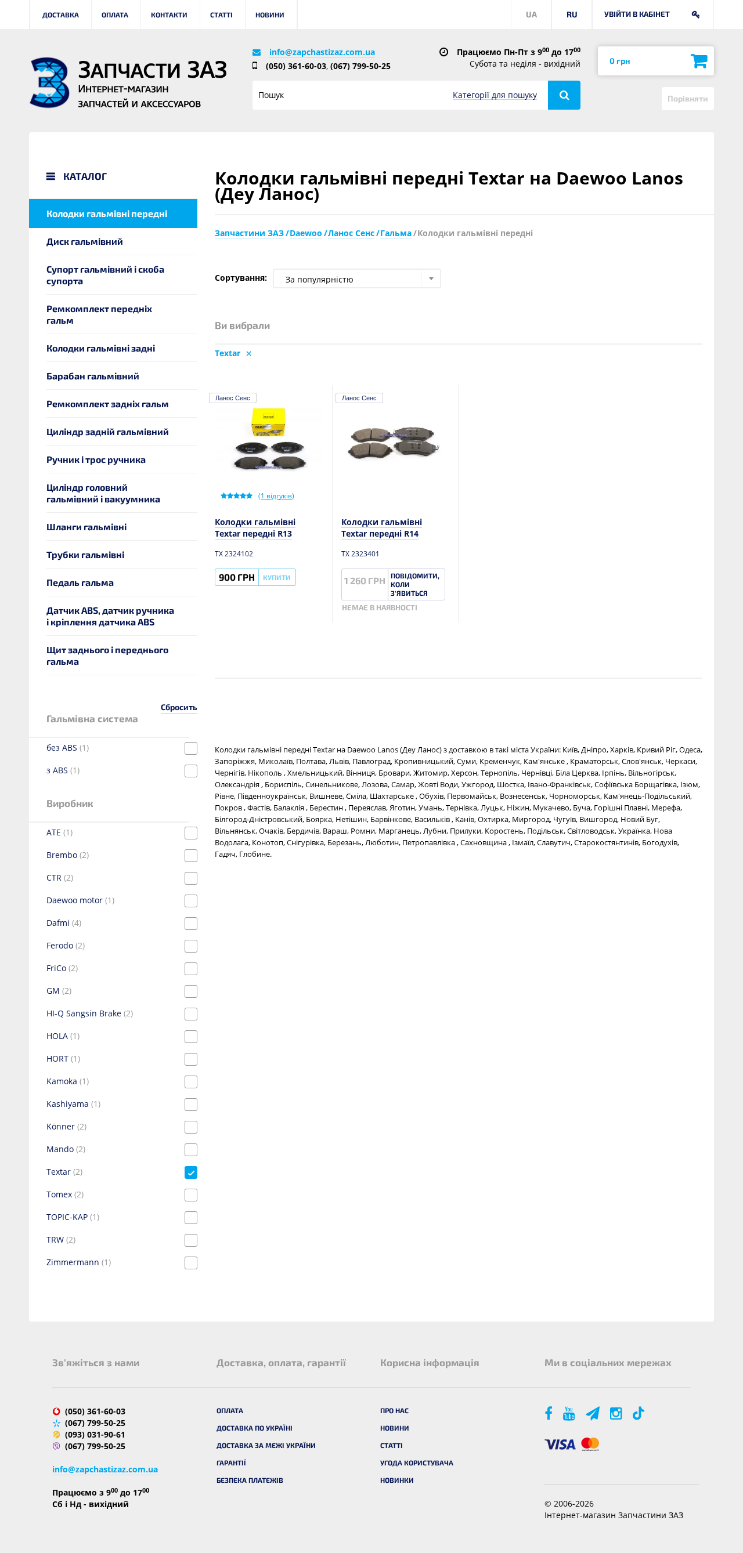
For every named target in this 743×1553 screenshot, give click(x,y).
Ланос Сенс (232, 397)
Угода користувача (416, 1462)
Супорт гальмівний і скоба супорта (105, 274)
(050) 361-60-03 (296, 65)
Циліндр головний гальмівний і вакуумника (103, 493)
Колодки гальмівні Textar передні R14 (381, 527)
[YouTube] (570, 1412)
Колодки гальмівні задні (100, 347)
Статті (221, 14)
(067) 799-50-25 (360, 65)
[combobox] (357, 278)
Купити (277, 577)
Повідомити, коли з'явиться (415, 584)
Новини (269, 14)
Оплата (115, 14)
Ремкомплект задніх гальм (107, 403)
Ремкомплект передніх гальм (99, 314)
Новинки (397, 1480)
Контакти (169, 14)
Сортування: (241, 277)
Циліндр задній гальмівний (107, 431)
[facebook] (549, 1412)
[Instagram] (617, 1412)
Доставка (60, 14)
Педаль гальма (80, 582)
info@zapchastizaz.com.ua (322, 51)
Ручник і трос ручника (96, 459)
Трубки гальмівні (85, 554)
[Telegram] (593, 1412)
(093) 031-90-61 (95, 1434)
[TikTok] (640, 1412)
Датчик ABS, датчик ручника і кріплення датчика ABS (110, 615)
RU (572, 14)
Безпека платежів (250, 1480)
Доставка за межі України (266, 1445)
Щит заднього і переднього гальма (107, 655)
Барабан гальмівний (92, 375)
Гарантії (231, 1462)
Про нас (394, 1410)
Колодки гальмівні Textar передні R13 (255, 527)
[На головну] (49, 82)
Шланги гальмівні (86, 526)
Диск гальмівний (84, 241)
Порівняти (688, 98)
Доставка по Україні (255, 1428)
